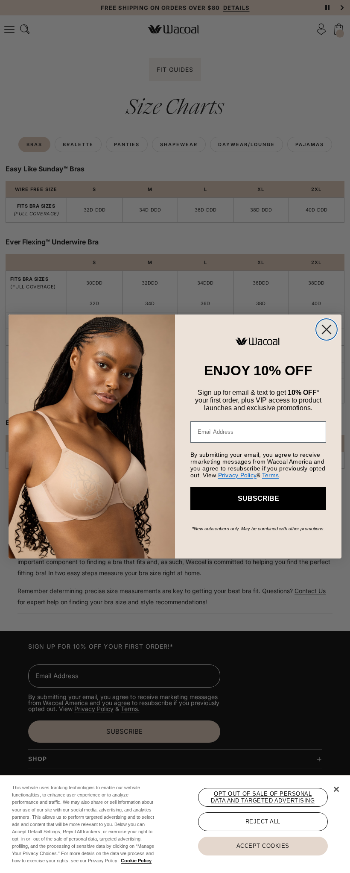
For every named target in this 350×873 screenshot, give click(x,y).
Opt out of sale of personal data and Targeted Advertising (263, 797)
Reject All (262, 821)
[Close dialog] (326, 329)
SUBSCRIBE (258, 498)
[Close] (336, 789)
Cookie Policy (136, 860)
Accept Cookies (262, 846)
